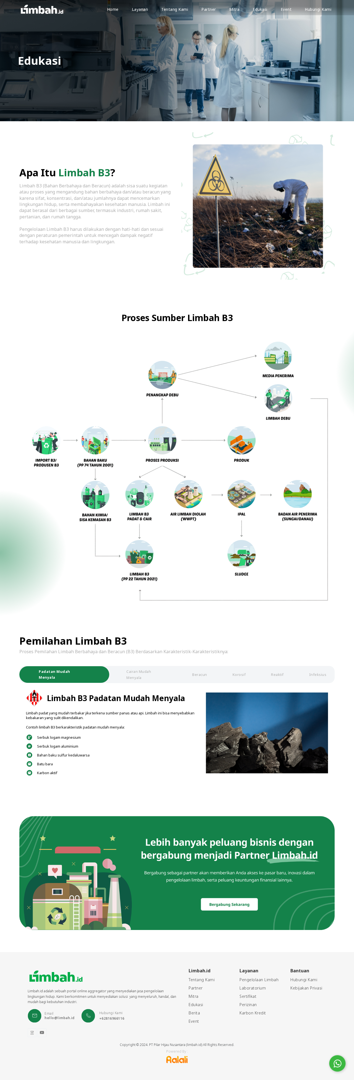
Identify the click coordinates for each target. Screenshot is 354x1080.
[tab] (64, 674)
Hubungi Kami (303, 979)
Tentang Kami (202, 979)
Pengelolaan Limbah (259, 979)
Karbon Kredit (253, 1013)
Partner (196, 988)
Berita (194, 1013)
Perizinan (248, 1004)
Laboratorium (253, 988)
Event (194, 1021)
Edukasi (196, 1004)
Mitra (194, 996)
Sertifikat (248, 996)
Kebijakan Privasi (306, 988)
